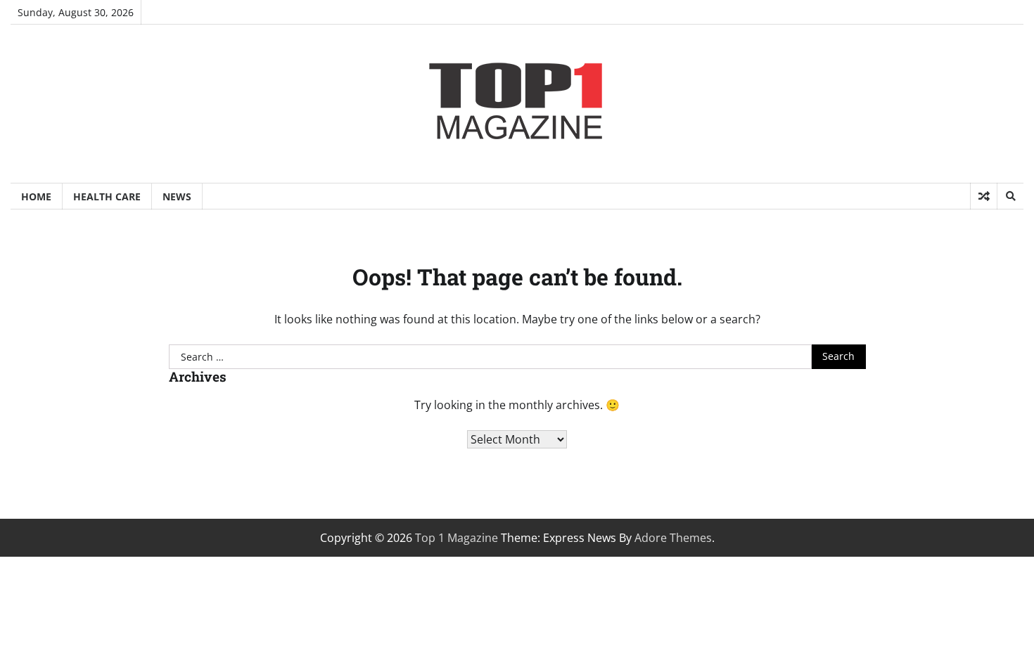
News (176, 196)
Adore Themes (673, 537)
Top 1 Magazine (456, 537)
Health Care (107, 196)
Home (36, 196)
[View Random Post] (984, 196)
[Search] (1010, 196)
